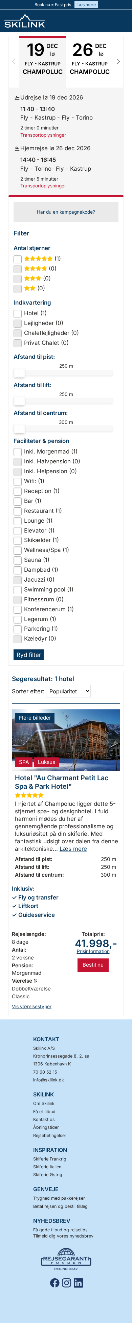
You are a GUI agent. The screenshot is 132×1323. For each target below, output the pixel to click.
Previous (13, 61)
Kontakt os (44, 1119)
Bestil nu (93, 965)
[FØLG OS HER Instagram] (68, 1283)
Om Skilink (43, 1103)
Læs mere (86, 4)
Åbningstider (46, 1127)
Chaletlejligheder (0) (51, 332)
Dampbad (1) (41, 569)
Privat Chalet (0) (46, 342)
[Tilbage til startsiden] (29, 21)
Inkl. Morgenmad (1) (51, 451)
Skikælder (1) (41, 540)
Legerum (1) (40, 619)
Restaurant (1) (43, 510)
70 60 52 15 (45, 1072)
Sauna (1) (36, 559)
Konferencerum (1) (49, 609)
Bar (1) (32, 500)
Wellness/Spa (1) (46, 550)
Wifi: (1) (34, 481)
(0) (43, 268)
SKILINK (43, 1094)
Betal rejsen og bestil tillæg (60, 1206)
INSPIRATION (50, 1150)
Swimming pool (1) (48, 589)
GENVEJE (46, 1189)
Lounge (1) (38, 520)
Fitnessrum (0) (44, 599)
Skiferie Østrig (47, 1174)
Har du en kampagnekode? (66, 212)
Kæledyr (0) (40, 638)
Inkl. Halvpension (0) (52, 461)
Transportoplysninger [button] (43, 135)
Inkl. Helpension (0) (50, 471)
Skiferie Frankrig (49, 1159)
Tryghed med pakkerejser (59, 1198)
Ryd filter (29, 654)
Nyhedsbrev (51, 1220)
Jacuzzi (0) (39, 579)
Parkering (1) (41, 628)
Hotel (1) (35, 313)
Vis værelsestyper (31, 1006)
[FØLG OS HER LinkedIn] (80, 1283)
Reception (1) (42, 491)
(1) (45, 258)
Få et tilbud (44, 1111)
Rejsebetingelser (49, 1135)
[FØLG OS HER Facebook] (56, 1283)
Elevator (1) (39, 530)
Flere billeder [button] (35, 717)
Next (118, 61)
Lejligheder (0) (43, 323)
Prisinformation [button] (93, 951)
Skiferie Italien (47, 1166)
